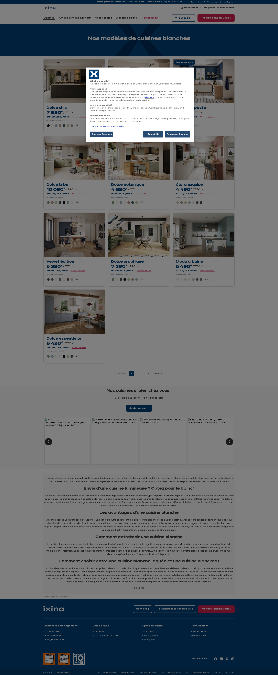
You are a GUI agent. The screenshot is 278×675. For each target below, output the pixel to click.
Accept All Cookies (177, 134)
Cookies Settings (102, 134)
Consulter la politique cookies (108, 126)
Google (149, 97)
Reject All (153, 134)
